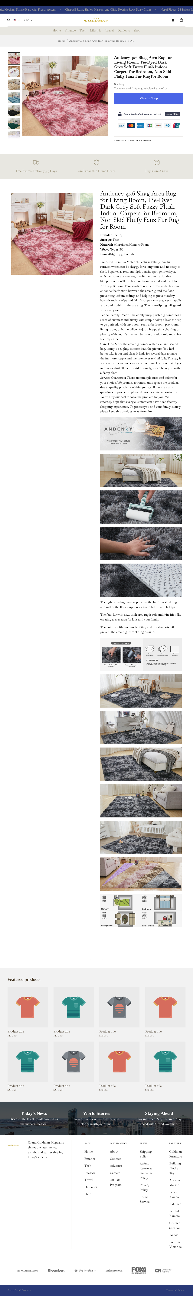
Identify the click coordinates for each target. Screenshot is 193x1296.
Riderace (175, 1204)
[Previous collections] (91, 960)
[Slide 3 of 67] (14, 84)
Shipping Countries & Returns (132, 140)
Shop (87, 1194)
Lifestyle (90, 1173)
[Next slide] (104, 95)
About (114, 1152)
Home (61, 40)
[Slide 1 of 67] (14, 58)
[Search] (9, 20)
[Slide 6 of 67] (14, 123)
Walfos (173, 1235)
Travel (88, 1180)
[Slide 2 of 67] (14, 71)
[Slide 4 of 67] (14, 97)
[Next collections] (102, 960)
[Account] (173, 20)
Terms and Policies (175, 1290)
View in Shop (149, 98)
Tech (87, 1166)
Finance (90, 1159)
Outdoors (90, 1187)
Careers (115, 1173)
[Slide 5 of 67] (14, 110)
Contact (115, 1159)
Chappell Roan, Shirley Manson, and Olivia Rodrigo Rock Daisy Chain (89, 9)
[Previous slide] (26, 95)
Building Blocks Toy (175, 1168)
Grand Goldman (23, 1290)
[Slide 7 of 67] (14, 136)
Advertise (116, 1166)
